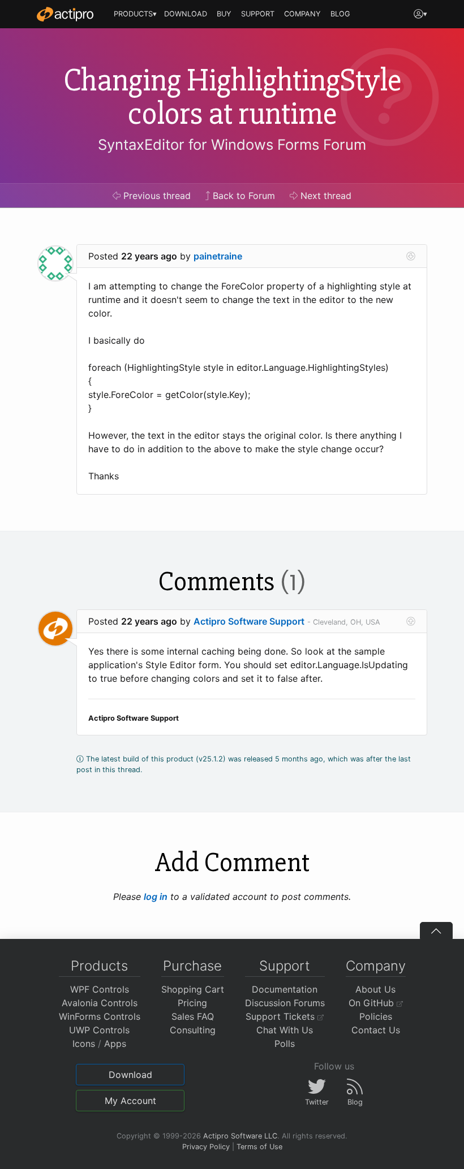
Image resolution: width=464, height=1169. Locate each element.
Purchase (192, 966)
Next (324, 195)
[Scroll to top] (436, 930)
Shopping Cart (192, 989)
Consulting (193, 1030)
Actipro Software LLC (240, 1136)
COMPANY (302, 14)
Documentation (284, 989)
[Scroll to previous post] (410, 621)
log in (155, 896)
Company (376, 966)
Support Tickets (281, 1016)
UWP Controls (99, 1030)
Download (130, 1074)
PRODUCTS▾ (135, 14)
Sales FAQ (192, 1016)
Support (284, 966)
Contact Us (375, 1030)
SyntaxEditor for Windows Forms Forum (232, 144)
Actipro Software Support (249, 621)
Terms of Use (259, 1146)
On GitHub (373, 1002)
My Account (130, 1100)
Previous (156, 195)
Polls (284, 1043)
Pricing (192, 1002)
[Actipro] (65, 14)
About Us (375, 989)
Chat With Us (284, 1030)
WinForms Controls (99, 1016)
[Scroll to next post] (410, 256)
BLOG (340, 14)
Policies (375, 1016)
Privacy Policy (206, 1146)
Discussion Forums (285, 1002)
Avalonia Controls (100, 1002)
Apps (115, 1043)
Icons (83, 1043)
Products (99, 966)
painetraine (218, 256)
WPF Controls (99, 989)
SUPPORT (257, 14)
